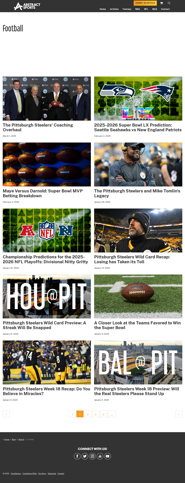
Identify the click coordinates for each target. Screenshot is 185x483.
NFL (146, 9)
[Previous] (6, 414)
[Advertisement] (92, 56)
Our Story (42, 474)
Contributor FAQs (30, 474)
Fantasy (127, 9)
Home (103, 9)
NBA (137, 9)
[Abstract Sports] (27, 6)
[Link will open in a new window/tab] (77, 456)
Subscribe (52, 474)
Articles (114, 9)
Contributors (16, 474)
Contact (165, 9)
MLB (154, 9)
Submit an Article (145, 3)
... (112, 414)
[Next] (179, 414)
